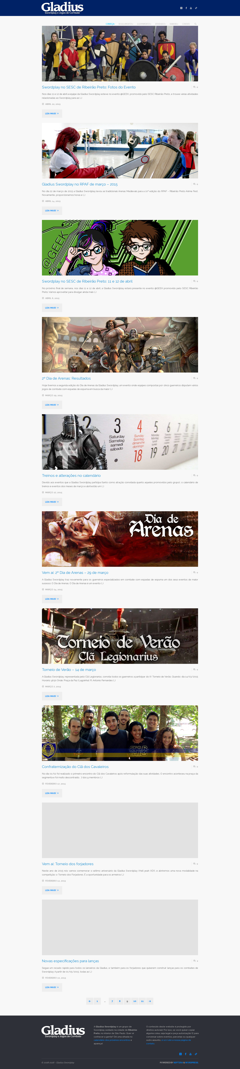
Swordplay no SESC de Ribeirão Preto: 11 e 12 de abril (87, 281)
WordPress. (192, 1062)
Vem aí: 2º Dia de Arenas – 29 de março (75, 572)
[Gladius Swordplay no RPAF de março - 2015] (120, 150)
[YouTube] (190, 8)
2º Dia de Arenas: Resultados (66, 378)
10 (134, 1001)
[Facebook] (186, 8)
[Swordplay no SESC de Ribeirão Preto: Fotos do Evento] (120, 53)
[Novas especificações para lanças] (120, 927)
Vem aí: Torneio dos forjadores (67, 864)
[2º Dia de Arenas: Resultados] (120, 345)
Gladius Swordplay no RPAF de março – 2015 (80, 184)
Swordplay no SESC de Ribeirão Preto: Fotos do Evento (89, 87)
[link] (195, 24)
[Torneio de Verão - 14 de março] (120, 636)
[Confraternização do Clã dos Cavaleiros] (120, 733)
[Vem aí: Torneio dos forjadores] (120, 830)
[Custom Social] (196, 8)
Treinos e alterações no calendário (71, 475)
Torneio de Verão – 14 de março (69, 669)
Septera (178, 1062)
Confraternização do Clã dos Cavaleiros (75, 767)
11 (142, 1001)
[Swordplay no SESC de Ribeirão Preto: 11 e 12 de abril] (120, 247)
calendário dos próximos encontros (112, 1040)
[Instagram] (181, 8)
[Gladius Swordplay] (62, 8)
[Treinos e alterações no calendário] (120, 442)
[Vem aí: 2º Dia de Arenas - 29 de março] (120, 539)
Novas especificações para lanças (70, 961)
